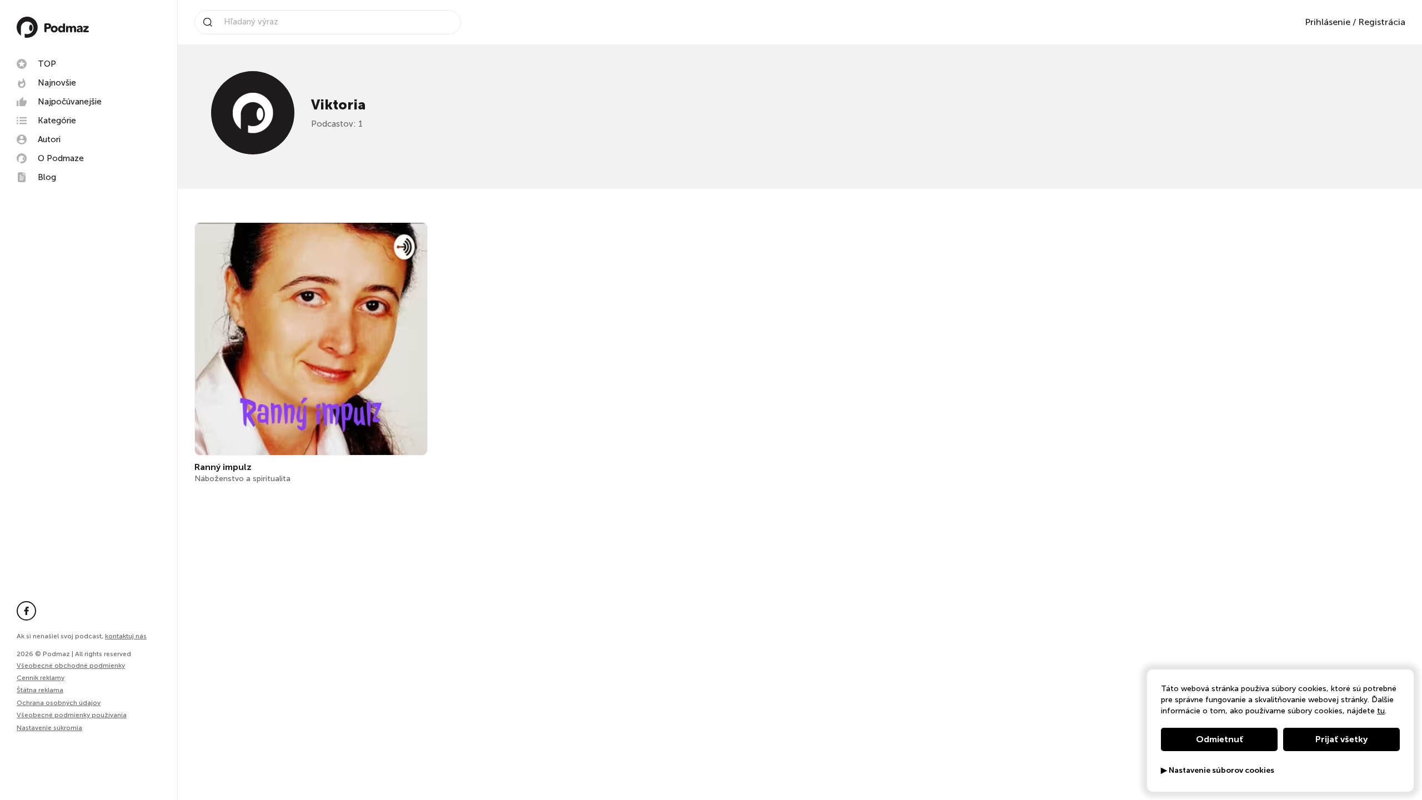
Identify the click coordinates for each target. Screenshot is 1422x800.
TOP (47, 64)
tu (1381, 711)
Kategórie (57, 121)
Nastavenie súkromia (49, 728)
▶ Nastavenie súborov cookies (1217, 770)
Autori (49, 139)
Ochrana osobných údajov (59, 703)
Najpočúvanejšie (70, 102)
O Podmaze (61, 158)
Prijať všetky (1341, 739)
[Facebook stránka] (26, 611)
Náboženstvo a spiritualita (242, 478)
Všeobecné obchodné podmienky (71, 665)
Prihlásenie (1327, 22)
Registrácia (1381, 22)
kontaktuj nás (126, 636)
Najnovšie (57, 83)
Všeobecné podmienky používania (72, 715)
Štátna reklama (40, 690)
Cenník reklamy (40, 678)
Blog (47, 177)
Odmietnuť (1219, 739)
